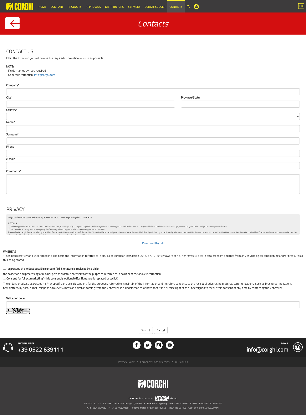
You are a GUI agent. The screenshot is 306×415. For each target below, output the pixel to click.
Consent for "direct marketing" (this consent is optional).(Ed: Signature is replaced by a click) (62, 278)
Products (75, 6)
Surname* (12, 134)
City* (9, 97)
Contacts (176, 6)
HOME (42, 6)
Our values (181, 362)
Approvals (93, 6)
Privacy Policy (126, 362)
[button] (301, 6)
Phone (10, 147)
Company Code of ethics (155, 362)
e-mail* (10, 159)
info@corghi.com (44, 74)
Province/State (190, 97)
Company (57, 6)
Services (134, 6)
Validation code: (15, 298)
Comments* (13, 171)
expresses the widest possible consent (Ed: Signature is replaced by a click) (52, 269)
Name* (10, 122)
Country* (11, 110)
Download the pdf (153, 243)
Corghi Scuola (155, 6)
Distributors (114, 6)
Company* (12, 85)
